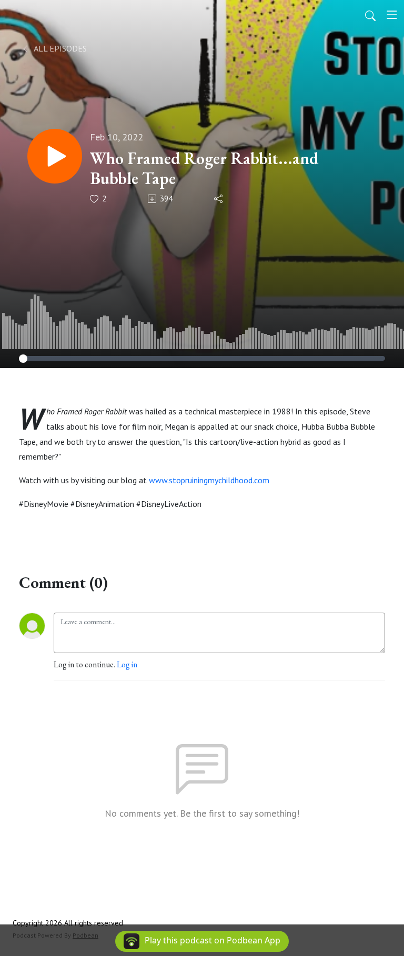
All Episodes (59, 48)
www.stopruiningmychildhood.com (209, 480)
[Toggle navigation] (392, 15)
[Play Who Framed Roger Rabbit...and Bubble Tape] (54, 156)
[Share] (219, 199)
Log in (127, 664)
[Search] (370, 14)
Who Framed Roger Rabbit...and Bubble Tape (204, 168)
